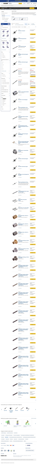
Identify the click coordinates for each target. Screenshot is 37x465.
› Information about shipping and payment (17, 456)
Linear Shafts (2, 435)
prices (22, 24)
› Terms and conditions (17, 455)
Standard (3, 33)
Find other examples (33, 418)
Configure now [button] (33, 34)
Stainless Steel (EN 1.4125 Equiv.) (6, 82)
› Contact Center (29, 455)
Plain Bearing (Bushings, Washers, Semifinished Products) (16, 437)
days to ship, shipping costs (18, 24)
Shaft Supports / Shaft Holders (5, 18)
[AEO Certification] (8, 451)
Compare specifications (33, 24)
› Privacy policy (21, 455)
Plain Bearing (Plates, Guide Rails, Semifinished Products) (29, 437)
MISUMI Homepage (3, 9)
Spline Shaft (3, 15)
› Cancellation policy (25, 455)
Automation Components (9, 9)
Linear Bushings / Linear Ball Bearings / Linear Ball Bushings (27, 435)
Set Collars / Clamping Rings (5, 19)
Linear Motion (14, 9)
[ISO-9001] (2, 451)
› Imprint (14, 455)
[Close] (35, 7)
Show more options (4, 38)
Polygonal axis (4, 57)
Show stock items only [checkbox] (5, 27)
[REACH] (14, 451)
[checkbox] (5, 53)
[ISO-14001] (5, 451)
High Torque (4, 74)
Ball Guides (2, 437)
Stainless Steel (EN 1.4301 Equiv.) (6, 83)
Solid (3, 53)
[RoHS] (11, 451)
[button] (28, 1)
